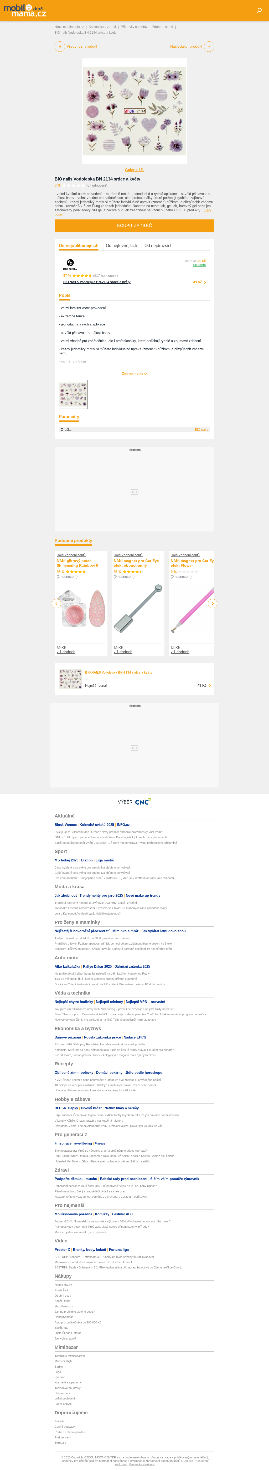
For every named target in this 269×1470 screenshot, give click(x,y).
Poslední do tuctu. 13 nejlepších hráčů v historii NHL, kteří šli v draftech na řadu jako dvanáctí (114, 878)
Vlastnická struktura (141, 1464)
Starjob (59, 1421)
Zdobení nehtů (162, 27)
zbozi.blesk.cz (64, 1306)
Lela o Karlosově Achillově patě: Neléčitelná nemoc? (88, 913)
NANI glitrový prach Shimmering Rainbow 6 (77, 563)
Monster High (63, 1361)
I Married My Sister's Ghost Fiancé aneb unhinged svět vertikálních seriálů (102, 1161)
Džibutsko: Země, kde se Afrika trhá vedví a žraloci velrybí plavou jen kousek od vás (109, 1125)
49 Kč (197, 282)
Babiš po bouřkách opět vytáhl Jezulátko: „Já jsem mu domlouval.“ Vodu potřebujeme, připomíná (116, 842)
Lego (58, 1371)
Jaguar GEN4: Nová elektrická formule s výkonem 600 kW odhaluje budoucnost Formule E (112, 1221)
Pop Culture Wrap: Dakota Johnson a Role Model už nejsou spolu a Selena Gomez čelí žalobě (114, 1155)
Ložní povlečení (65, 1398)
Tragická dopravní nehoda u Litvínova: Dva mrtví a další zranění (96, 902)
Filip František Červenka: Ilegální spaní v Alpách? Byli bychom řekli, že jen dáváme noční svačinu (117, 1115)
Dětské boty (62, 1393)
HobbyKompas (64, 1316)
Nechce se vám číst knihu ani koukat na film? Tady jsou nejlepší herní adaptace (105, 1019)
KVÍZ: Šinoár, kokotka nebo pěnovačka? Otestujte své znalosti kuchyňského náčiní (108, 1079)
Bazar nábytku (64, 1404)
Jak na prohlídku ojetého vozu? (75, 1311)
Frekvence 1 (63, 1437)
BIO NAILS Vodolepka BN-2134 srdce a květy (97, 282)
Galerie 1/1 (134, 170)
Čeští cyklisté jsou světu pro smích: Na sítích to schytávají (92, 867)
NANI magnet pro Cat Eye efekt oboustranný (136, 563)
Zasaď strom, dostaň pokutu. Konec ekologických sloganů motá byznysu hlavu (105, 1055)
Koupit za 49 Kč (134, 225)
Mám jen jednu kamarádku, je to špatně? (80, 1232)
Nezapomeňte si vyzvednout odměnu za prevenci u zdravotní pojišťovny (101, 1196)
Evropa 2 (60, 1442)
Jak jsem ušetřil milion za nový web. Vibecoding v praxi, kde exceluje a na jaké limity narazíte (114, 1009)
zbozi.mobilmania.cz (69, 27)
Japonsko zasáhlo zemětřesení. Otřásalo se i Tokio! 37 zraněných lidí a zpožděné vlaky (111, 908)
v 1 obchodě (66, 652)
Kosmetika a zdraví (102, 27)
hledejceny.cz (63, 1284)
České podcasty (65, 1426)
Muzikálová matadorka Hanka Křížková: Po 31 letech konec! (93, 1262)
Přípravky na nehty (134, 27)
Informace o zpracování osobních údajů (155, 1460)
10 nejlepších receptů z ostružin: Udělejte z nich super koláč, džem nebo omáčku (106, 1085)
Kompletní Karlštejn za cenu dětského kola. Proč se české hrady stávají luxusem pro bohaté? (114, 1049)
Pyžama (60, 1377)
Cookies (188, 1460)
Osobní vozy (63, 1295)
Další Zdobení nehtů (71, 555)
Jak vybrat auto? (65, 1338)
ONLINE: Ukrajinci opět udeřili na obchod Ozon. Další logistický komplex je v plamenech (111, 837)
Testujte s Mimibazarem (70, 1355)
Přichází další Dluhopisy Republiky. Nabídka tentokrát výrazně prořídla (100, 1044)
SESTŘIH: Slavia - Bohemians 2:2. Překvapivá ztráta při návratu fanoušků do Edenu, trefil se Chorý (118, 1267)
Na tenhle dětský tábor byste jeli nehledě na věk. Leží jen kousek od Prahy (102, 973)
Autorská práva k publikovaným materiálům (178, 1457)
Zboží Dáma (62, 1300)
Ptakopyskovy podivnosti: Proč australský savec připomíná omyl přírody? (102, 1226)
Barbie (59, 1366)
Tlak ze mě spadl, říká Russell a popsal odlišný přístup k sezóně (96, 978)
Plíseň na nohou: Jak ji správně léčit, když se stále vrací (90, 1191)
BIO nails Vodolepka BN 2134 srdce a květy (97, 179)
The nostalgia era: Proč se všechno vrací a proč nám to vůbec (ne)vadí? (101, 1150)
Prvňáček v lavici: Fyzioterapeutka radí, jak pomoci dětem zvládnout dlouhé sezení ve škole (113, 943)
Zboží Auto (61, 1327)
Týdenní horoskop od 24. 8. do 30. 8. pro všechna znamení (92, 938)
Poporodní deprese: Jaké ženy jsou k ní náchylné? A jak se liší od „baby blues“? (106, 1185)
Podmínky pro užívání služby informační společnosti (93, 1460)
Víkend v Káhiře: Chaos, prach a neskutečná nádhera (89, 1120)
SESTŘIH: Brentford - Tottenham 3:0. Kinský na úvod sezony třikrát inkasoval (104, 1256)
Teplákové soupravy (68, 1387)
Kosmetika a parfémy (68, 1382)
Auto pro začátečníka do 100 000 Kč (78, 1322)
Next (212, 603)
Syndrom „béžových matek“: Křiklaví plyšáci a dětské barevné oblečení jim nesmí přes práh (113, 948)
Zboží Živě (61, 1290)
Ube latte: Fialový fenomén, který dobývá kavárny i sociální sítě (95, 1090)
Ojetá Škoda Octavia (68, 1332)
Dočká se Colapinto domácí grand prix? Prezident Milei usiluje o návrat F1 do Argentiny (110, 984)
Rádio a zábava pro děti (70, 1432)
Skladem (199, 265)
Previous (56, 603)
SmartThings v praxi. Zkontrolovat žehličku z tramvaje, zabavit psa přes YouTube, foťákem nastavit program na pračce (130, 1014)
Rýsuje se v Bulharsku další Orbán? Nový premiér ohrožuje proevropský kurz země (108, 832)
